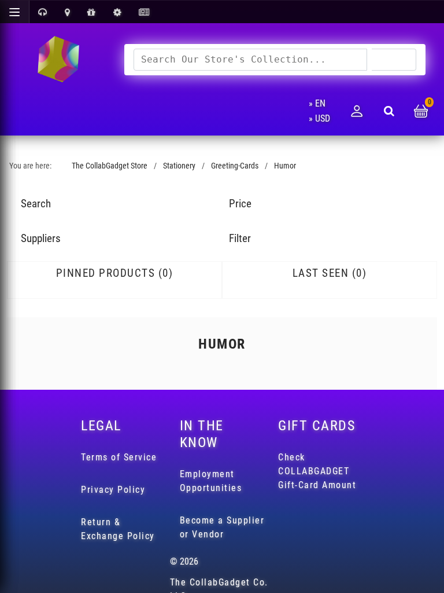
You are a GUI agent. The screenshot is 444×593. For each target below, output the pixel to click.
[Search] (389, 111)
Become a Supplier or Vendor (222, 527)
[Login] (356, 111)
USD (322, 118)
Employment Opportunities (211, 480)
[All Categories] (14, 12)
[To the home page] (57, 59)
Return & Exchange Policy (118, 529)
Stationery (179, 166)
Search (393, 59)
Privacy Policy (113, 489)
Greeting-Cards (234, 166)
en (320, 103)
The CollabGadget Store (109, 166)
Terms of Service (119, 457)
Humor (285, 166)
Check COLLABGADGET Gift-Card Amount (317, 471)
